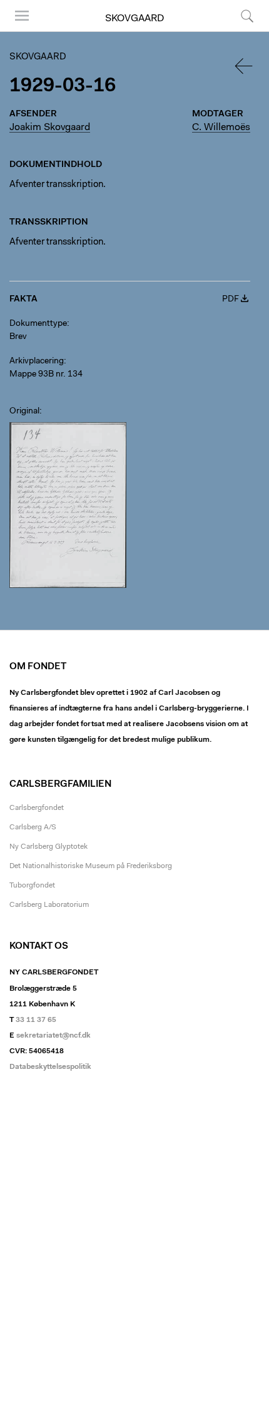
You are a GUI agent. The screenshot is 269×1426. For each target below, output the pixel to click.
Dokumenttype (38, 324)
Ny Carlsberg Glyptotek (48, 847)
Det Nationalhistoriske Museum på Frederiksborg (90, 866)
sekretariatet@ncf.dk (53, 1035)
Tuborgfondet (32, 885)
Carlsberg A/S (32, 827)
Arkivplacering (36, 361)
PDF (230, 299)
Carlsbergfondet (36, 808)
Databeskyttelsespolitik (50, 1067)
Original (24, 411)
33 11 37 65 (36, 1020)
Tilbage (245, 66)
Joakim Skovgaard (49, 128)
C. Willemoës (221, 128)
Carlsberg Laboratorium (49, 905)
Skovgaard (134, 19)
